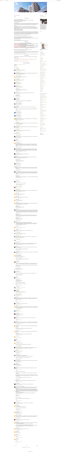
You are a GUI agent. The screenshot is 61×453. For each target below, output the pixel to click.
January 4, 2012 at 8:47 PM (18, 104)
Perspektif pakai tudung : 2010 (43, 69)
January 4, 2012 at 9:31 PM (18, 128)
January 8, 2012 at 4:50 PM (18, 288)
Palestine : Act (41, 67)
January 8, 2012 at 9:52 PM (18, 304)
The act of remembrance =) (43, 100)
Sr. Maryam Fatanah (18, 346)
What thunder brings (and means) (43, 96)
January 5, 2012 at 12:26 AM (19, 161)
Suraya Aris (17, 72)
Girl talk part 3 (41, 60)
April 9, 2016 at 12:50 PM (18, 429)
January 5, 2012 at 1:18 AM (18, 174)
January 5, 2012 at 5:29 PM (18, 219)
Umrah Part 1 (41, 90)
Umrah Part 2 (41, 91)
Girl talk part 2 (41, 59)
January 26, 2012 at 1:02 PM (19, 403)
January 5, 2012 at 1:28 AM (18, 179)
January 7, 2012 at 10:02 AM (19, 269)
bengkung (17, 440)
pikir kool (17, 379)
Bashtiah (17, 199)
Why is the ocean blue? (42, 95)
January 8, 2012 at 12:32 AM (19, 285)
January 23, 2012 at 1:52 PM (19, 393)
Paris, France (41, 89)
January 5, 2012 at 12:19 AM (19, 158)
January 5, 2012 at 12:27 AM (19, 164)
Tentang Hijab (41, 101)
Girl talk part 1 (41, 58)
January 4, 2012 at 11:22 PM (19, 151)
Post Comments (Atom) (27, 447)
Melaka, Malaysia (42, 88)
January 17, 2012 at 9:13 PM (19, 369)
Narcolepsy (17, 354)
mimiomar (17, 235)
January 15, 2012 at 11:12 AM (19, 358)
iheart (16, 226)
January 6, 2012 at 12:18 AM (19, 228)
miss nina (17, 411)
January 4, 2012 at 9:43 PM (18, 131)
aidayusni (17, 418)
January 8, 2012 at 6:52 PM (18, 292)
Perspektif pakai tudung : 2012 (43, 70)
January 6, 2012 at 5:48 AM (18, 231)
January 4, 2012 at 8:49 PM (18, 116)
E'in (16, 276)
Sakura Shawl (17, 359)
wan (16, 438)
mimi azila (17, 289)
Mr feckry (17, 129)
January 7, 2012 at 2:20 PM (18, 278)
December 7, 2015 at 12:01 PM (19, 426)
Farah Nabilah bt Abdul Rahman (19, 386)
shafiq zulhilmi (17, 135)
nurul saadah (17, 111)
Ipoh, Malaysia (41, 84)
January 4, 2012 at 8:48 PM (18, 110)
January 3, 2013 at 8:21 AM (18, 417)
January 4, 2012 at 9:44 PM (18, 134)
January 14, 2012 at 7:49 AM (19, 353)
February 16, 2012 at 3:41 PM (19, 413)
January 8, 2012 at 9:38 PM (18, 295)
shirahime (17, 242)
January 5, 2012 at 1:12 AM (18, 169)
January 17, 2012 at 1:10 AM (19, 365)
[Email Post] (23, 64)
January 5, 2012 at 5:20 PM (18, 216)
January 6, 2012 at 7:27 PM (18, 253)
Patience (41, 103)
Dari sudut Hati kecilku (18, 186)
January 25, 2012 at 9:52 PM (19, 400)
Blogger (31, 451)
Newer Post (16, 445)
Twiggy (16, 229)
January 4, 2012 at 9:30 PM (18, 124)
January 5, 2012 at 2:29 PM (18, 204)
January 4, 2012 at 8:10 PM (18, 74)
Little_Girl (17, 302)
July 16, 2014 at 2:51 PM (18, 420)
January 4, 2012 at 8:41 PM (18, 96)
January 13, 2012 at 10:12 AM (19, 345)
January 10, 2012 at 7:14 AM (19, 315)
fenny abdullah (17, 232)
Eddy (16, 305)
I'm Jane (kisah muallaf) (42, 131)
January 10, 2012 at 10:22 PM (19, 323)
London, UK (41, 86)
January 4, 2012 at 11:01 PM (19, 146)
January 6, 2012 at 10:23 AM (19, 234)
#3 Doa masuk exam (42, 66)
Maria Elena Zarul (18, 64)
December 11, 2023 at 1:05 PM (19, 441)
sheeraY (16, 132)
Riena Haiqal (17, 189)
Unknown (17, 142)
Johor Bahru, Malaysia (42, 85)
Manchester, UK (41, 87)
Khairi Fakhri (17, 239)
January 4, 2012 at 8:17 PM (18, 77)
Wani (16, 139)
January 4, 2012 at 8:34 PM (18, 87)
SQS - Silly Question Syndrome (43, 102)
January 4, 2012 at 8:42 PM (18, 101)
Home (26, 445)
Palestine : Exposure (42, 68)
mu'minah (17, 286)
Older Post (37, 445)
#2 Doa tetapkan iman (42, 65)
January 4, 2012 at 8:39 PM (18, 90)
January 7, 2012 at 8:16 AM (18, 266)
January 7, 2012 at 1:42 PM (18, 275)
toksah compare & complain (43, 94)
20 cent (16, 202)
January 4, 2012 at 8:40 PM (18, 93)
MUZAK (16, 350)
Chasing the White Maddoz (43, 16)
